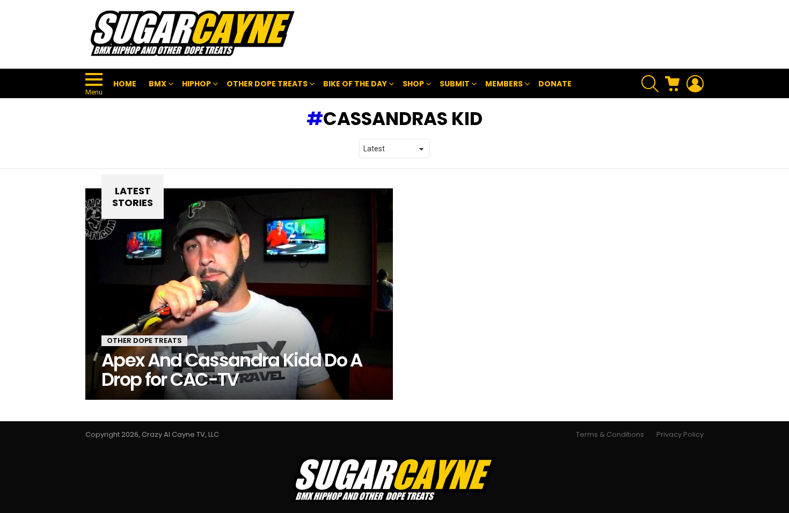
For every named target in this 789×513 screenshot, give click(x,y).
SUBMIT (455, 83)
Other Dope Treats (144, 340)
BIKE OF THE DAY (355, 83)
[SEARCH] (650, 83)
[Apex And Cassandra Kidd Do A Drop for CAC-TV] (239, 294)
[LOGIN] (695, 83)
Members (504, 83)
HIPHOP (196, 83)
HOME (124, 83)
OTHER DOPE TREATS (267, 83)
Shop (413, 83)
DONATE (555, 83)
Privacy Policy (680, 434)
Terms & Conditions (610, 434)
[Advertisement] (508, 34)
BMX (157, 83)
